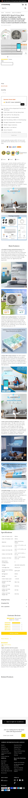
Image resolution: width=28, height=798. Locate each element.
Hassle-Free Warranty (19, 762)
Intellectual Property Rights (6, 753)
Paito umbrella (4, 764)
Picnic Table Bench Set (6, 770)
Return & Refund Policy (19, 751)
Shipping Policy (5, 599)
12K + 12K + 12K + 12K (7, 78)
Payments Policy (18, 745)
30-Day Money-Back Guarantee (19, 765)
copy (22, 104)
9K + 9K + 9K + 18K (20, 67)
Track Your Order (5, 751)
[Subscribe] (23, 735)
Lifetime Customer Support (18, 770)
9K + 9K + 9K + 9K (7, 63)
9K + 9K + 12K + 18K (7, 71)
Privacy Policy (17, 749)
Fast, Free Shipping (18, 767)
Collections (7, 12)
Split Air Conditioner (16, 12)
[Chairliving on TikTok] (15, 783)
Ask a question (5, 606)
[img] (4, 642)
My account (4, 772)
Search (2, 745)
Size (2, 61)
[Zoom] (26, 53)
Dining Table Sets (5, 768)
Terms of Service (5, 756)
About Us (3, 747)
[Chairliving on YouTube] (20, 780)
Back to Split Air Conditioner (15, 721)
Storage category (5, 766)
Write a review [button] (14, 633)
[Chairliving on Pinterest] (22, 780)
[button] (4, 59)
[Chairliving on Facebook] (17, 780)
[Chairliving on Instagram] (15, 780)
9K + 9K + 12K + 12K (7, 67)
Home (2, 12)
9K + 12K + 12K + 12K (7, 75)
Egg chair (3, 762)
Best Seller (3, 761)
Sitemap (16, 755)
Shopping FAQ (5, 603)
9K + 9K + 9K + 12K (19, 63)
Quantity (3, 90)
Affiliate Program (18, 753)
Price (2, 83)
